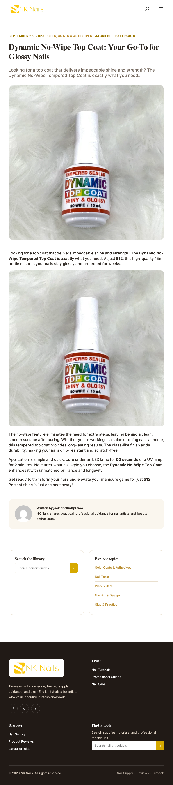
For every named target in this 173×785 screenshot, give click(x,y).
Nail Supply (17, 734)
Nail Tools (102, 577)
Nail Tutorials (101, 670)
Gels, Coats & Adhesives (69, 36)
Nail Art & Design (107, 595)
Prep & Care (104, 586)
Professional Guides (106, 677)
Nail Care (98, 684)
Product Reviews (21, 741)
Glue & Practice (106, 604)
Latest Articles (19, 748)
